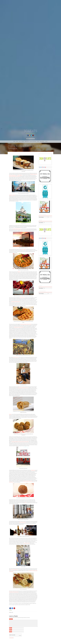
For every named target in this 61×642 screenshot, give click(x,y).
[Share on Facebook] (10, 608)
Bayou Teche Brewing (22, 522)
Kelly (25, 502)
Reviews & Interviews (33, 141)
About (17, 141)
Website (10, 631)
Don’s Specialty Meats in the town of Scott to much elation (20, 441)
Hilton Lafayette (23, 249)
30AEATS (30, 131)
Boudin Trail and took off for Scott (23, 387)
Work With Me (42, 141)
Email (10, 629)
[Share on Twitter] (12, 608)
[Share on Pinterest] (14, 608)
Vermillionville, (15, 357)
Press (20, 141)
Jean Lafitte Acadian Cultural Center (25, 324)
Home (14, 141)
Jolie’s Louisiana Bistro (14, 569)
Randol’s (19, 271)
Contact (46, 141)
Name (10, 627)
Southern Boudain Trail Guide (27, 481)
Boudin (10, 414)
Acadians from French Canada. (18, 327)
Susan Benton (16, 149)
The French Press (22, 297)
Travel (38, 141)
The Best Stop (33, 470)
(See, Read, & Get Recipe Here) (15, 301)
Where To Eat (27, 141)
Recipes (22, 141)
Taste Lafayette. (20, 175)
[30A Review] (44, 206)
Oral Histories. (11, 482)
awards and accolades (26, 543)
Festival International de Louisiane (14, 176)
